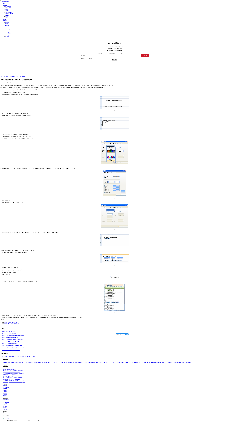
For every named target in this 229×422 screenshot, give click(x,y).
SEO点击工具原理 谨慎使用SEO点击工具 (11, 379)
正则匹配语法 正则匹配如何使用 (9, 369)
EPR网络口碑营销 (9, 13)
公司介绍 (5, 403)
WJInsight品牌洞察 (12, 356)
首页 (4, 3)
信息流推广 (32, 356)
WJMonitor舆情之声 (4, 356)
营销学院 (7, 25)
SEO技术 (9, 30)
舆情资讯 (9, 28)
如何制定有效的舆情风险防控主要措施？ (10, 337)
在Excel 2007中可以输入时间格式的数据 (11, 372)
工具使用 (6, 76)
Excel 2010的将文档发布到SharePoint (11, 323)
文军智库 (9, 26)
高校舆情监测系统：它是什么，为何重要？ (11, 341)
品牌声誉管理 (8, 6)
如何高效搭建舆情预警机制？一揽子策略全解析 (12, 345)
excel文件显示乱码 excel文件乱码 (11, 322)
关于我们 (5, 20)
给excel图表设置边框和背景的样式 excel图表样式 (13, 370)
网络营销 (5, 393)
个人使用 (90, 58)
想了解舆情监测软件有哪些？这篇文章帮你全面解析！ (13, 348)
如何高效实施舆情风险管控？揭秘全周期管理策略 (12, 339)
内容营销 (7, 15)
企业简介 (7, 23)
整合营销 (5, 394)
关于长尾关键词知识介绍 (8, 376)
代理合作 (5, 19)
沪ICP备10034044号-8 (22, 420)
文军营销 (7, 402)
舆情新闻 (9, 32)
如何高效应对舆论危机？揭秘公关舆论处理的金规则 (13, 335)
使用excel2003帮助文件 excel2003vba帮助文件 (12, 377)
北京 (8, 418)
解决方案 (5, 5)
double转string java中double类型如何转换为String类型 (14, 382)
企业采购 (83, 58)
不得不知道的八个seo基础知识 (9, 374)
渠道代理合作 (6, 399)
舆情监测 (7, 10)
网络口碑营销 (27, 356)
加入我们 (7, 36)
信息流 (6, 16)
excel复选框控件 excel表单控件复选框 (17, 76)
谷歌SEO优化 (8, 7)
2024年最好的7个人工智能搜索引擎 (9, 331)
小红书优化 (7, 17)
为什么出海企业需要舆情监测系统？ (9, 333)
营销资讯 (9, 29)
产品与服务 (5, 9)
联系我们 (7, 22)
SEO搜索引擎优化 (9, 12)
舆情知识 (9, 35)
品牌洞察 (5, 385)
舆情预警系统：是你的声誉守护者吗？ (10, 343)
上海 (5, 418)
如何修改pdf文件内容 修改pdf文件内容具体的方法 (13, 373)
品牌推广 (5, 395)
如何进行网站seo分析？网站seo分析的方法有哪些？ (13, 380)
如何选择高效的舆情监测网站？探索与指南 (11, 350)
